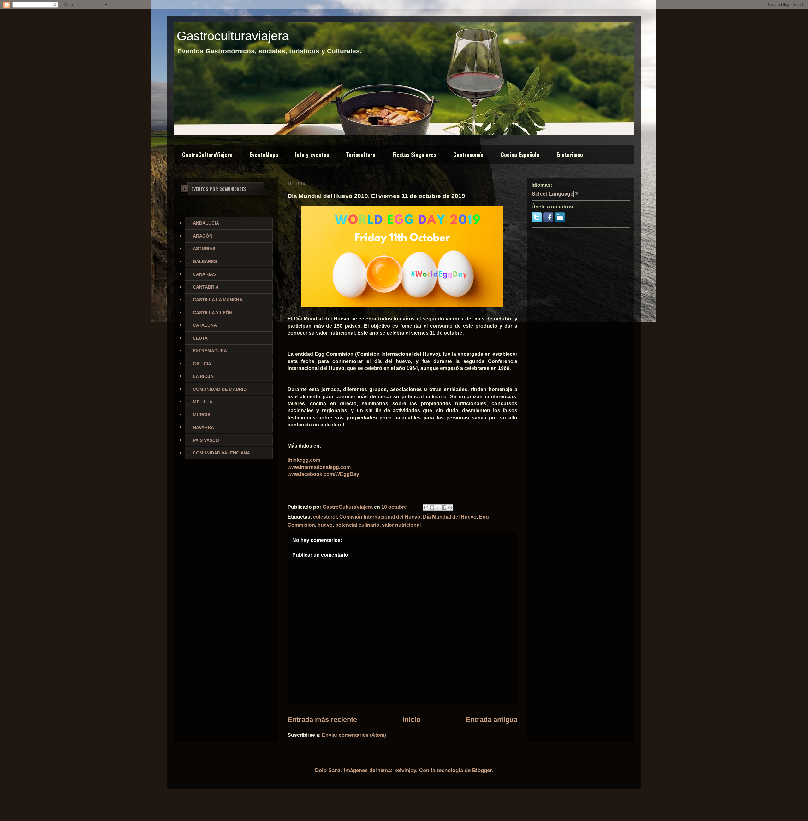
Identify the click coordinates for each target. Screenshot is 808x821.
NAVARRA (203, 427)
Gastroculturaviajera (233, 36)
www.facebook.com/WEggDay (323, 474)
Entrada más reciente (322, 720)
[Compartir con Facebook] (444, 507)
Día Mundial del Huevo (450, 516)
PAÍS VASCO (206, 440)
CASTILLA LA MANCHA (217, 299)
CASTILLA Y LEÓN (212, 312)
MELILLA (202, 401)
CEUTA (200, 338)
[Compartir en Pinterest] (450, 507)
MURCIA (202, 414)
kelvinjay (405, 770)
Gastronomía (468, 154)
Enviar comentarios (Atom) (354, 735)
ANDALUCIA (206, 223)
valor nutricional (401, 525)
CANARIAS (204, 274)
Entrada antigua (491, 720)
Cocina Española (520, 154)
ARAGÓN (202, 235)
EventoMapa (264, 154)
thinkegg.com (304, 460)
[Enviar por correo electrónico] (426, 507)
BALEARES (205, 261)
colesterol (325, 516)
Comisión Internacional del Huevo (379, 516)
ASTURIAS (204, 248)
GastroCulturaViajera (207, 154)
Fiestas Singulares (414, 154)
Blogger (482, 770)
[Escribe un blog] (432, 507)
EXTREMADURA (210, 350)
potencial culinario (357, 525)
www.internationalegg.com (319, 467)
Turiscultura (360, 154)
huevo (325, 525)
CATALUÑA (205, 325)
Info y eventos (312, 154)
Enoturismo (569, 154)
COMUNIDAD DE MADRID (220, 389)
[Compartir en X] (438, 507)
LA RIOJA (203, 376)
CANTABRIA (206, 287)
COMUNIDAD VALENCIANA (221, 452)
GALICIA (202, 363)
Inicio (411, 720)
